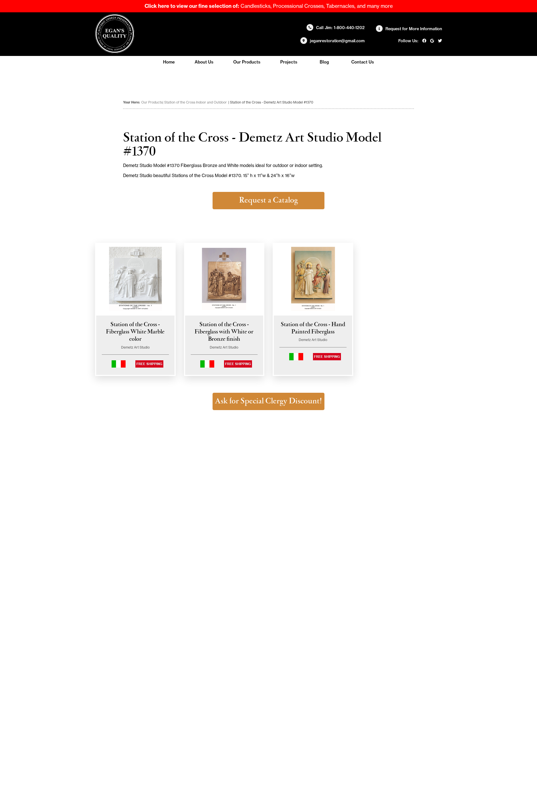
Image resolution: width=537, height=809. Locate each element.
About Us (204, 62)
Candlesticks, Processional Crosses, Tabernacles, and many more (269, 6)
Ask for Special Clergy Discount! (268, 401)
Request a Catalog (268, 201)
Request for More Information (413, 28)
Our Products (246, 62)
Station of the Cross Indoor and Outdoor (195, 102)
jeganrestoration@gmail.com (337, 40)
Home (169, 62)
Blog (324, 62)
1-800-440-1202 (349, 27)
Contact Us (362, 62)
